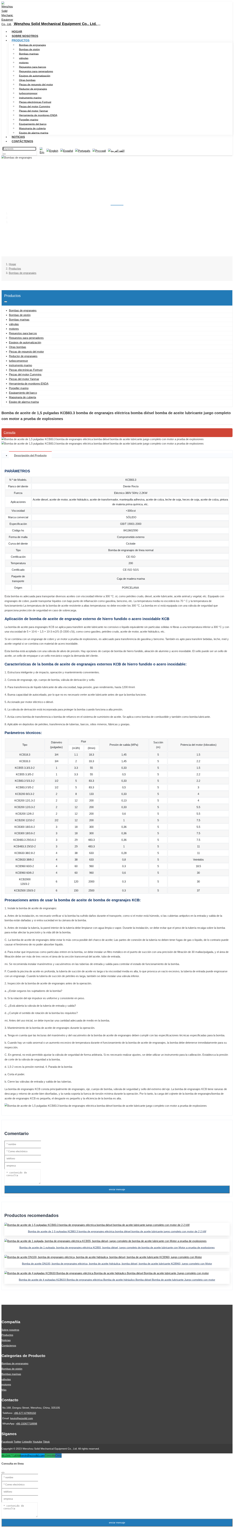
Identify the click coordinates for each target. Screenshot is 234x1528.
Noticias (18, 136)
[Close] (2, 1472)
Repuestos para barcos (32, 66)
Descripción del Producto (30, 455)
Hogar (17, 31)
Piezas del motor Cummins (34, 106)
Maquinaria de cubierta (32, 128)
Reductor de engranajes (33, 88)
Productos (20, 40)
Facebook (7, 1441)
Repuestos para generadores (36, 71)
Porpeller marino (28, 119)
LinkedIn (27, 1441)
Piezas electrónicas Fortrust (35, 101)
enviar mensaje (117, 1189)
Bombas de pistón (29, 49)
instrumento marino (30, 97)
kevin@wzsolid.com (21, 1418)
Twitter (17, 1441)
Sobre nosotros (25, 35)
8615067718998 (10, 1455)
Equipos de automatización (34, 75)
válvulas (23, 58)
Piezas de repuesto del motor (36, 84)
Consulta (9, 432)
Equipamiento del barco (32, 123)
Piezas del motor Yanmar (33, 110)
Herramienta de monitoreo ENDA (38, 115)
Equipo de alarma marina (33, 132)
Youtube (37, 1441)
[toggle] (98, 25)
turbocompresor (28, 93)
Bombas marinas (29, 53)
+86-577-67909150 (25, 1413)
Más (3, 1389)
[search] (4, 154)
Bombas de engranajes (32, 44)
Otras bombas (27, 79)
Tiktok (46, 1441)
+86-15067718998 (26, 1423)
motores (24, 62)
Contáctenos (22, 141)
